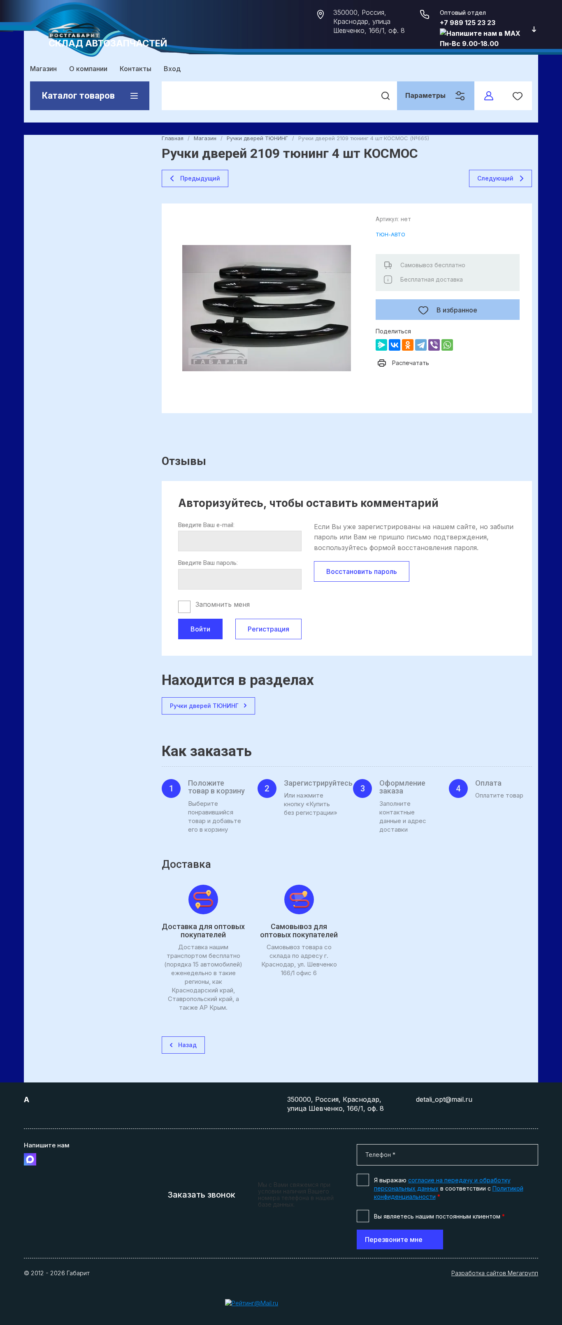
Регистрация (268, 629)
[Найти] (385, 95)
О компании (88, 69)
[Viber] (434, 345)
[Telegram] (421, 345)
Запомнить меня (222, 604)
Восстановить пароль (361, 571)
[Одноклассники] (407, 345)
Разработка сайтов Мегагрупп (494, 1273)
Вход (172, 69)
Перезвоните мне (394, 1239)
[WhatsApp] (447, 345)
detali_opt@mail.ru (444, 1099)
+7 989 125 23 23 (467, 22)
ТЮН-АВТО (390, 234)
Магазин (43, 69)
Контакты (135, 69)
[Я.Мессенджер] (381, 345)
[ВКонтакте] (394, 345)
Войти (200, 629)
